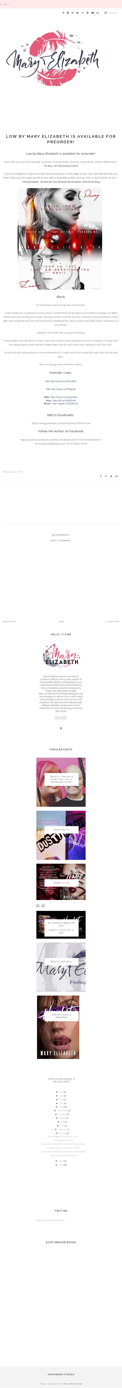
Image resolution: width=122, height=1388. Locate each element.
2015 (61, 1160)
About (6, 4)
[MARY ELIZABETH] (61, 67)
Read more (61, 717)
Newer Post (9, 621)
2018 (61, 1099)
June (62, 1125)
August (62, 1117)
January (63, 1133)
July (63, 1121)
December (63, 1110)
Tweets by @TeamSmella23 (50, 1220)
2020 (61, 1095)
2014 (61, 1164)
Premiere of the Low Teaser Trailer (63, 1147)
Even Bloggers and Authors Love (63, 1136)
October (62, 1114)
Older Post (113, 621)
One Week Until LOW (63, 1140)
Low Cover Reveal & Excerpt (63, 1155)
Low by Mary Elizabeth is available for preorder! (63, 1143)
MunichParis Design (73, 1384)
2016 (61, 1107)
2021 (61, 1091)
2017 (61, 1103)
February (62, 1129)
